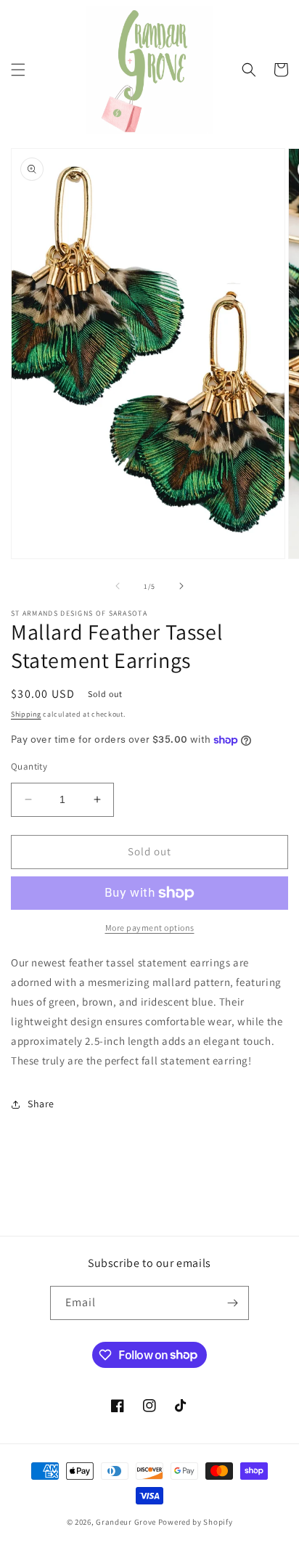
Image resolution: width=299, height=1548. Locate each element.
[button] (18, 70)
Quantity (29, 766)
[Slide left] (118, 586)
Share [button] (41, 1103)
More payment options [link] (149, 927)
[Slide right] (181, 586)
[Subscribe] (232, 1303)
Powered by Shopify (195, 1522)
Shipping (26, 714)
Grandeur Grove (126, 1522)
